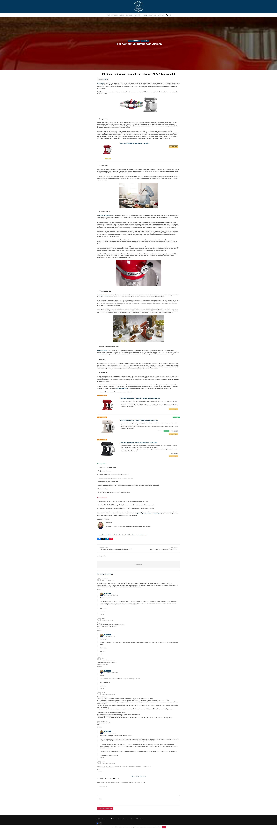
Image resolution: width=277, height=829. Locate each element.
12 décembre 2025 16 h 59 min (108, 763)
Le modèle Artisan (102, 350)
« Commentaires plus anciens (138, 776)
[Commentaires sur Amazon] (108, 158)
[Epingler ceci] (111, 539)
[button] (170, 15)
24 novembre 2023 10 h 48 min (111, 672)
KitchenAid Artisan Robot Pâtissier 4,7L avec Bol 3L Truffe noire (138, 442)
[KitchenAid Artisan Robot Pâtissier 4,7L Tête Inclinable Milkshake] (108, 426)
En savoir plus (174, 146)
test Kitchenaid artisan (130, 535)
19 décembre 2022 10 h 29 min (111, 595)
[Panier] (167, 15)
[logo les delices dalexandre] (138, 6)
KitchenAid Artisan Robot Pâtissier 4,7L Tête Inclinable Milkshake (139, 420)
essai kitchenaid (103, 535)
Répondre (99, 589)
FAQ (141, 818)
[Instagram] (100, 823)
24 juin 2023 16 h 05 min (107, 620)
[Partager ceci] (99, 539)
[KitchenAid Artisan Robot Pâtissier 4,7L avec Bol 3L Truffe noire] (108, 449)
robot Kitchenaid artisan (113, 535)
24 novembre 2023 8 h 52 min (108, 660)
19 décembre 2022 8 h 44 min (108, 580)
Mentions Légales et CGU (132, 818)
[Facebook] (97, 823)
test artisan (122, 535)
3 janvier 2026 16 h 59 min (110, 733)
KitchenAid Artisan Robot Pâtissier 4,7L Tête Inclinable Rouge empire (140, 398)
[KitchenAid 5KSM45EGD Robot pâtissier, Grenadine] (108, 149)
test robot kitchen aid (142, 535)
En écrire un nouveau (105, 574)
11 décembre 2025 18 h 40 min (108, 694)
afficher (106, 79)
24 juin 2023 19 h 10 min (109, 636)
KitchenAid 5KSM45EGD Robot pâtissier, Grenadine (135, 143)
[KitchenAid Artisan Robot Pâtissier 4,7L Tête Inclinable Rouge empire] (108, 404)
